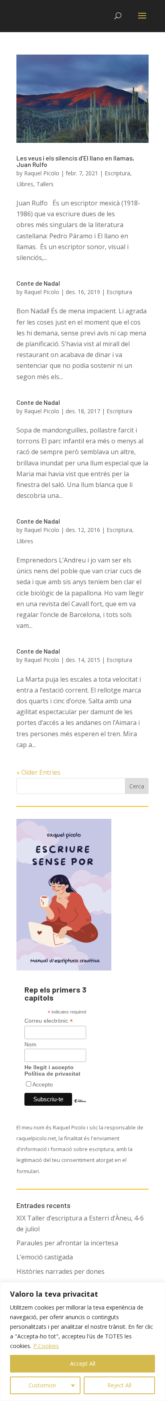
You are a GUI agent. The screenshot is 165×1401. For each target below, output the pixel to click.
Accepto (42, 1084)
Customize (42, 1385)
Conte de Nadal (38, 283)
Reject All (119, 1385)
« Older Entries (38, 772)
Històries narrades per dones (60, 1271)
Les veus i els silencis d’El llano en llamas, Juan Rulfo (75, 161)
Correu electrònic (48, 1021)
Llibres (24, 184)
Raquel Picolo (41, 173)
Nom (30, 1044)
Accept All (82, 1363)
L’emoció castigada (44, 1257)
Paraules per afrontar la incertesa (67, 1243)
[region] (82, 1341)
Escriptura (117, 173)
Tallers (45, 184)
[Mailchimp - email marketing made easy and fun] (80, 1107)
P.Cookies (46, 1346)
